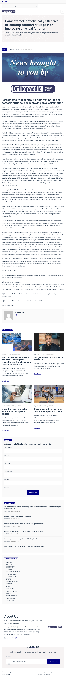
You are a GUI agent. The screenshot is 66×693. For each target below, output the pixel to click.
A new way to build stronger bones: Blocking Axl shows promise (21, 6)
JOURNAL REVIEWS (12, 581)
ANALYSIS (9, 562)
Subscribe (33, 493)
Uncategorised (10, 598)
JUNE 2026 (9, 584)
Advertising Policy (51, 672)
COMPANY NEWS (11, 574)
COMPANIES (9, 569)
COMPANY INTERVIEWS (13, 572)
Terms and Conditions (43, 674)
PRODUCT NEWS (11, 591)
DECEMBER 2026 (11, 577)
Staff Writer (16, 49)
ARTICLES (9, 565)
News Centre (10, 589)
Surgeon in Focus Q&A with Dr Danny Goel (17, 516)
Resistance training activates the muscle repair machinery (23, 531)
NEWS (4, 49)
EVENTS (8, 579)
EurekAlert (10, 305)
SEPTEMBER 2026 (11, 596)
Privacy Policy (41, 672)
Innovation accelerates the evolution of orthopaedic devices (24, 524)
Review (8, 593)
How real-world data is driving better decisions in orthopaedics (24, 546)
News (12, 33)
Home (7, 33)
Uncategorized (10, 601)
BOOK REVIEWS (11, 567)
